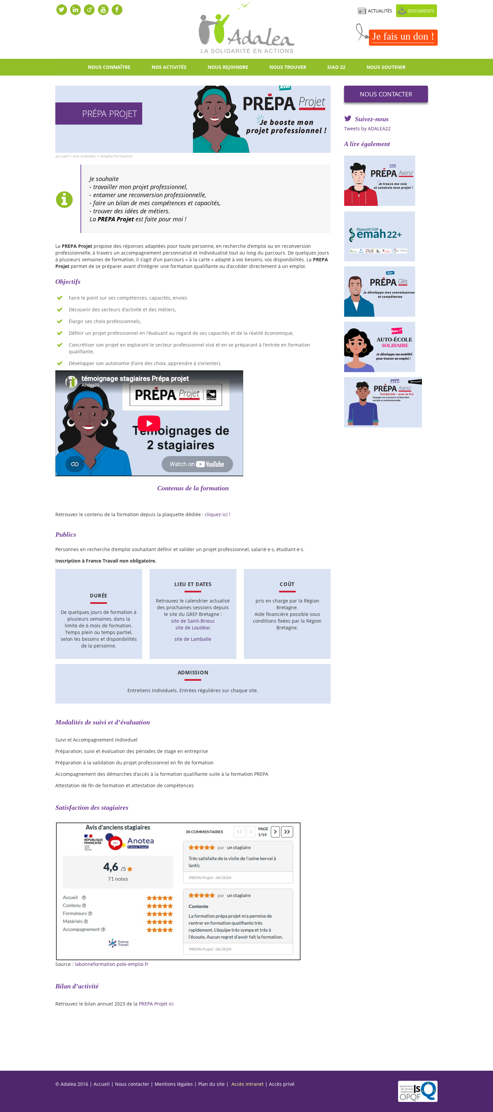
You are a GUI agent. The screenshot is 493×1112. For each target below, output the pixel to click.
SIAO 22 (336, 67)
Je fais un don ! (403, 36)
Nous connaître (109, 67)
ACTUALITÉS (380, 11)
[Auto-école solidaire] (391, 347)
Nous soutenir (386, 67)
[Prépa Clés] (391, 291)
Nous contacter (386, 94)
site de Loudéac (193, 627)
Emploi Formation (116, 156)
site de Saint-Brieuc (193, 621)
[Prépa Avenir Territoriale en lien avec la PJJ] (391, 402)
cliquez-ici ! (217, 514)
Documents (421, 11)
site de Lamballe (192, 639)
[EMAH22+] (391, 236)
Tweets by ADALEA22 (367, 128)
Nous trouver (287, 67)
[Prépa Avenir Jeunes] (391, 180)
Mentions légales (174, 1084)
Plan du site (211, 1084)
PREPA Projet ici (156, 1003)
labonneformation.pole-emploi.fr (112, 964)
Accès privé (281, 1084)
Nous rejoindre (228, 67)
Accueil (61, 156)
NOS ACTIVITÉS (169, 67)
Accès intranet (247, 1084)
